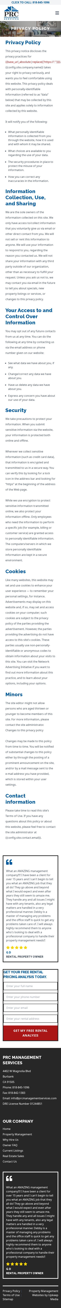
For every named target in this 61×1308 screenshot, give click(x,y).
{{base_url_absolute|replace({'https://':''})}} (32, 62)
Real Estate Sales (13, 1156)
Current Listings (13, 1150)
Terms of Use (11, 1295)
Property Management (17, 1134)
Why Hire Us (10, 1140)
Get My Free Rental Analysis (30, 1033)
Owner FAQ (10, 1145)
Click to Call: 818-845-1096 (30, 2)
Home (7, 1129)
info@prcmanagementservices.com (34, 1098)
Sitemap (8, 1299)
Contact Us (10, 1161)
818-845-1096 (20, 1087)
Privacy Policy (11, 1291)
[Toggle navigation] (57, 13)
